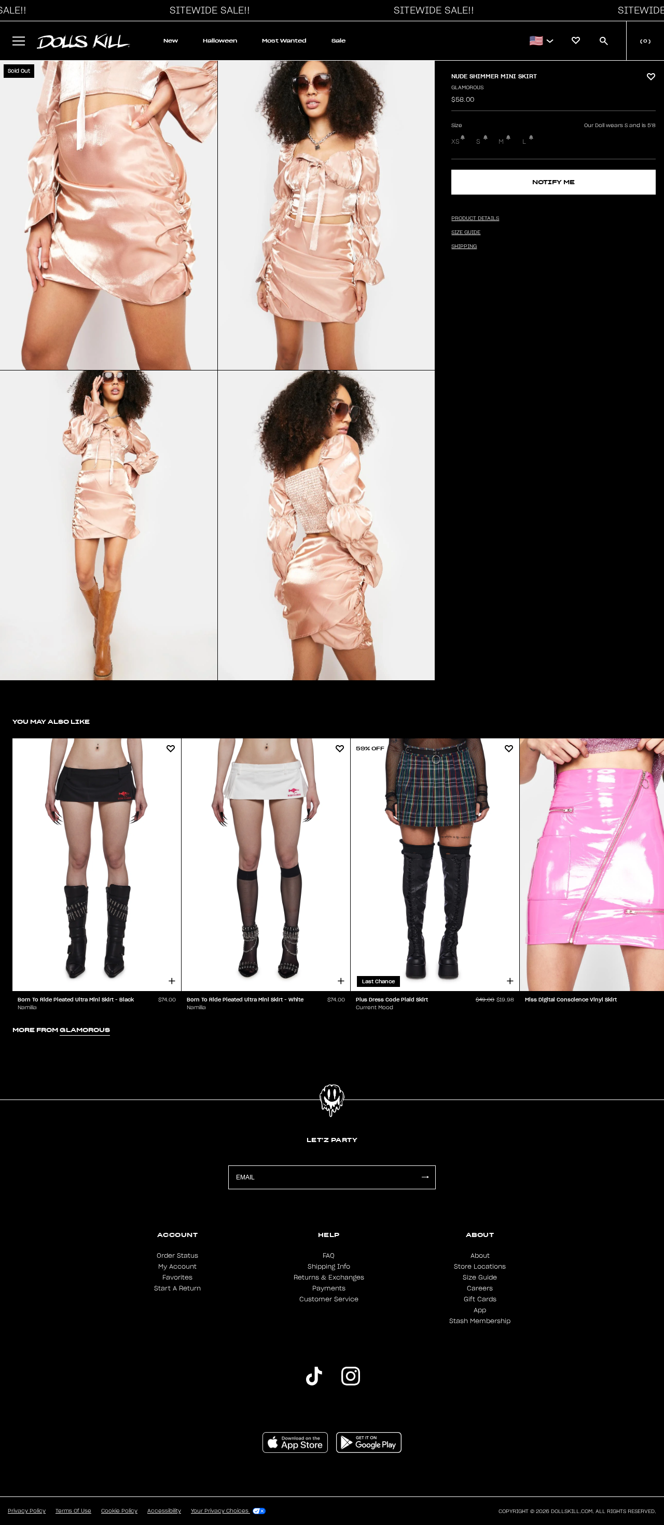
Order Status (177, 1256)
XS (455, 142)
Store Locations (480, 1266)
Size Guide (480, 1277)
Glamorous (467, 87)
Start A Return (177, 1288)
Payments (328, 1288)
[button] (207, 10)
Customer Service (328, 1299)
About (480, 1256)
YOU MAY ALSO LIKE (51, 721)
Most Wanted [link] (284, 40)
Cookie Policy (119, 1511)
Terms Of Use (73, 1511)
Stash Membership (479, 1321)
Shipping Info (329, 1266)
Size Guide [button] (465, 232)
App (480, 1310)
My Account (177, 1266)
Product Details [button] (475, 218)
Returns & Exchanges (329, 1277)
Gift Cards (480, 1299)
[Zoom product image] (108, 215)
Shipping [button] (464, 246)
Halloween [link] (220, 40)
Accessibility (164, 1511)
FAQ (329, 1256)
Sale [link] (338, 40)
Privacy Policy (27, 1511)
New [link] (170, 40)
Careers (480, 1288)
